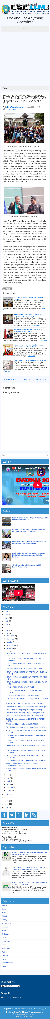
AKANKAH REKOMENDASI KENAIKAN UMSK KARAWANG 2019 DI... (22, 764)
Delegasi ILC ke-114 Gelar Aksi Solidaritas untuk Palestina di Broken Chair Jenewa (29, 542)
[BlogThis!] (6, 288)
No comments (11, 109)
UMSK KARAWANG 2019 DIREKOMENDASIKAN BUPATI (26, 760)
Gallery (4, 920)
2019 (6, 633)
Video (4, 966)
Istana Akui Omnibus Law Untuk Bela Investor (30, 360)
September (11, 645)
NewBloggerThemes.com (25, 1016)
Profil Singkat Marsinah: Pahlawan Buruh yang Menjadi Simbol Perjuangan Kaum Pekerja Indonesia (28, 555)
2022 (6, 624)
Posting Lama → (42, 379)
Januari (9, 790)
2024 (6, 618)
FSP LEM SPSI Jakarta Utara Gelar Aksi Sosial (22, 695)
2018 (6, 795)
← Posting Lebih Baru (10, 379)
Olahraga (5, 934)
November (10, 639)
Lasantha (39, 1012)
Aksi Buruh (6, 905)
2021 (6, 627)
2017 (6, 798)
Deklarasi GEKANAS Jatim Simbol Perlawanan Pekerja (26, 707)
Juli (8, 651)
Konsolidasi (6, 923)
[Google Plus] (19, 818)
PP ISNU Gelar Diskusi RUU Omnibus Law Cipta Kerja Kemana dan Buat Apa (30, 315)
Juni (8, 775)
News (44, 107)
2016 (6, 801)
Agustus (10, 648)
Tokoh (4, 959)
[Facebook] (4, 818)
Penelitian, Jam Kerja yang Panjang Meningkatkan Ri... (25, 713)
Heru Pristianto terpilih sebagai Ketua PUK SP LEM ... (25, 669)
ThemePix (17, 1012)
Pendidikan (6, 941)
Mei (8, 778)
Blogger (43, 1009)
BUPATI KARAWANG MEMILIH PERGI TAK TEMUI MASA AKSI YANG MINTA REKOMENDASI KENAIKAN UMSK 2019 (24, 99)
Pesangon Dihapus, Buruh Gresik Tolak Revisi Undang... (26, 716)
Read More (36, 325)
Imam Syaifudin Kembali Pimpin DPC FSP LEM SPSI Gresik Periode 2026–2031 (30, 519)
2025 (6, 615)
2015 (6, 804)
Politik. (4, 952)
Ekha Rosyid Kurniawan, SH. (17, 107)
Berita (4, 912)
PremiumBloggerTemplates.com (25, 1014)
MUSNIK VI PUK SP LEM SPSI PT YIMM (20, 687)
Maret (9, 784)
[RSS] (34, 818)
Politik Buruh (6, 948)
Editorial (5, 916)
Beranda (27, 379)
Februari (10, 787)
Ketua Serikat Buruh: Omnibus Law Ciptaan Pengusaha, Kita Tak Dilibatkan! (29, 346)
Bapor (4, 909)
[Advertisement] (25, 60)
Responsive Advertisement (11, 997)
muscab (5, 927)
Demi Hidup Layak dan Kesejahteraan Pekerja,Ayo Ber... (26, 727)
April (8, 781)
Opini (4, 938)
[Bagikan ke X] (8, 288)
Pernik (4, 945)
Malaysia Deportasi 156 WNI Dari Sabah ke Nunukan (25, 703)
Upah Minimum (7, 963)
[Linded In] (27, 818)
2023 (6, 621)
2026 (6, 612)
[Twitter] (12, 818)
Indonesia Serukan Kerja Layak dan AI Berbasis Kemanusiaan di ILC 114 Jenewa (29, 530)
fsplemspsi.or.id (25, 4)
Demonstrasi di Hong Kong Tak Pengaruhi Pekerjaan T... (26, 710)
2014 (6, 807)
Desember (10, 636)
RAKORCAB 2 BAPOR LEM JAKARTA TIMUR (22, 724)
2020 (6, 630)
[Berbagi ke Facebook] (11, 288)
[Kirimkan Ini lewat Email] (3, 288)
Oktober (10, 642)
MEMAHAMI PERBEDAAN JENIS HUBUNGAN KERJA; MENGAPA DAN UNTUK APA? (28, 869)
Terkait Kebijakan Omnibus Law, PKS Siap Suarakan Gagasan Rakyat (28, 330)
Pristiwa (5, 956)
